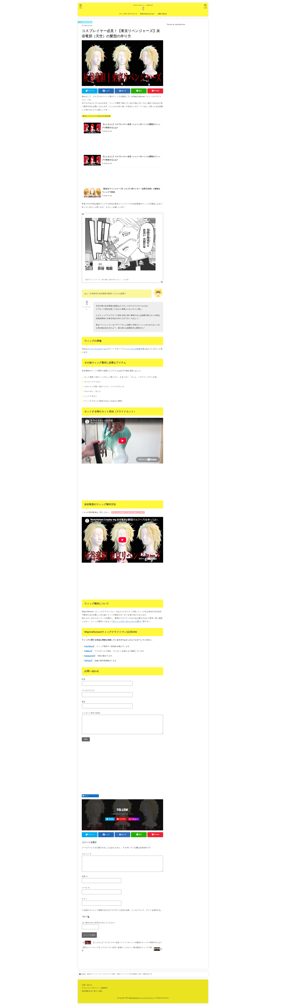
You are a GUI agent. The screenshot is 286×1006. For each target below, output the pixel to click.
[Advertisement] (122, 144)
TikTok (87, 661)
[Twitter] (110, 819)
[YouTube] (121, 819)
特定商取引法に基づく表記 (92, 991)
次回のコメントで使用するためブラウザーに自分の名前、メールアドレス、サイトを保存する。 (123, 910)
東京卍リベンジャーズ (85, 22)
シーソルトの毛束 (133, 349)
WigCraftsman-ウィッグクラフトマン (141, 998)
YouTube (88, 646)
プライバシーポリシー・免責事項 (94, 988)
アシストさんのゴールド (97, 349)
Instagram (88, 656)
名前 (85, 876)
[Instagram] (134, 819)
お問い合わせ (162, 14)
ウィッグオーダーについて (128, 14)
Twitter (87, 651)
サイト (84, 899)
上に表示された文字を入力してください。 (99, 923)
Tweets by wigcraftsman (176, 24)
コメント (86, 854)
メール (86, 888)
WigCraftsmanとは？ (147, 14)
